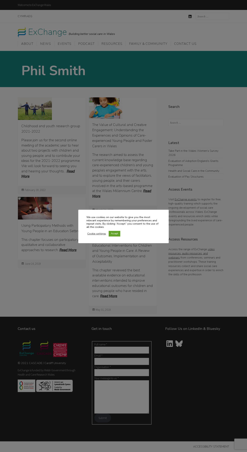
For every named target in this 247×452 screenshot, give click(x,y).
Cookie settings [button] (96, 233)
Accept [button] (114, 233)
